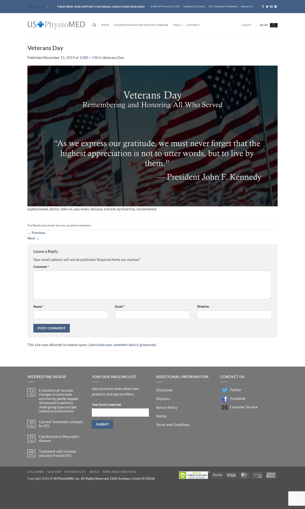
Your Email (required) (106, 404)
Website (203, 306)
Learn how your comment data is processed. (122, 345)
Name (38, 306)
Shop (105, 24)
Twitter (235, 390)
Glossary (163, 399)
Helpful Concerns (194, 6)
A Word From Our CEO (165, 6)
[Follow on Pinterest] (275, 6)
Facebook (237, 398)
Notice (161, 416)
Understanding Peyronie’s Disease (141, 24)
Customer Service (244, 407)
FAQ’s (177, 24)
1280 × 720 (89, 58)
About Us (247, 6)
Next (33, 238)
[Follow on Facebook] (263, 6)
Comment (41, 267)
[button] (246, 25)
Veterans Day (113, 58)
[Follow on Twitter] (267, 6)
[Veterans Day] (152, 136)
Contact (193, 24)
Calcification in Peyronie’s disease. (59, 439)
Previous (36, 233)
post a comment (81, 225)
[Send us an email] (271, 6)
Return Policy (167, 407)
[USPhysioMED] (56, 25)
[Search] (94, 25)
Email (120, 306)
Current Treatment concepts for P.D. (61, 424)
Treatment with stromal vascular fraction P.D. (57, 453)
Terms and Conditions (173, 425)
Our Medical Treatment (223, 6)
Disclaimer (165, 390)
